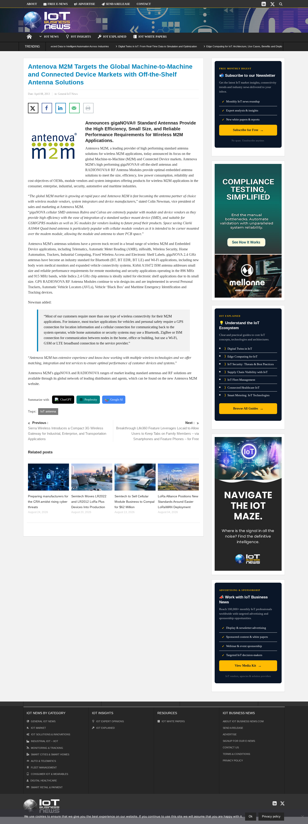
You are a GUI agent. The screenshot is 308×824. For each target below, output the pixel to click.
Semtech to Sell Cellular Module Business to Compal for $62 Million (134, 501)
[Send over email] (74, 108)
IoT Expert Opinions (110, 721)
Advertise (230, 734)
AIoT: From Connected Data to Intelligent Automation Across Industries (52, 46)
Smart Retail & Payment (47, 787)
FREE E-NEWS (58, 4)
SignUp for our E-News (239, 741)
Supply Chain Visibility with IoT (246, 372)
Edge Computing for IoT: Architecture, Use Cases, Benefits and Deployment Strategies (235, 46)
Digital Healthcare (43, 780)
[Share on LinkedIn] (60, 108)
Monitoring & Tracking (47, 748)
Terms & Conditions (236, 754)
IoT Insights (81, 36)
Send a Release (233, 728)
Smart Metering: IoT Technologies (247, 395)
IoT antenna (48, 411)
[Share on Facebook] (47, 108)
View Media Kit (248, 666)
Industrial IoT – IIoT (44, 741)
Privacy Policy (233, 760)
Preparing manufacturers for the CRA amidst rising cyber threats (48, 501)
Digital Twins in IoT (238, 348)
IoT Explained (114, 36)
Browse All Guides (248, 408)
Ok (251, 816)
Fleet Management (44, 767)
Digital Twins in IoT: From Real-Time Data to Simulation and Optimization (139, 46)
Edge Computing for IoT (241, 356)
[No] (302, 816)
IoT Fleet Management (240, 379)
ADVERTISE (86, 4)
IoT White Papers (152, 36)
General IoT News (68, 93)
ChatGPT (65, 399)
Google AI (116, 399)
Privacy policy (271, 816)
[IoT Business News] (47, 20)
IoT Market (38, 728)
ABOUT (32, 4)
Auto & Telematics (43, 761)
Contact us (231, 747)
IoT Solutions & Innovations (50, 734)
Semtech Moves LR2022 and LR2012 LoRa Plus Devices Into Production (88, 501)
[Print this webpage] (88, 108)
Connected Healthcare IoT (242, 387)
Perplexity (91, 399)
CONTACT (144, 4)
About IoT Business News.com (243, 721)
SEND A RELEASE (118, 4)
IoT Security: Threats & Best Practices (249, 364)
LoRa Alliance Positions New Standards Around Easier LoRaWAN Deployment (178, 501)
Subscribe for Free (248, 130)
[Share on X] (33, 108)
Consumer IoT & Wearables (49, 774)
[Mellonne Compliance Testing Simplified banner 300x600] (248, 230)
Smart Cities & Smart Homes (50, 754)
